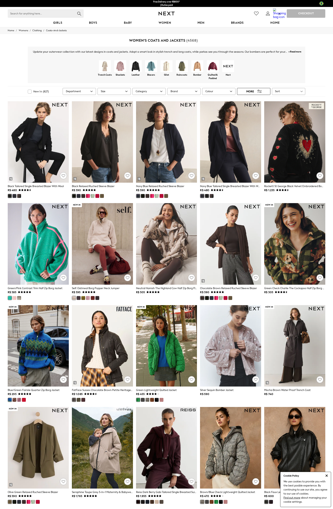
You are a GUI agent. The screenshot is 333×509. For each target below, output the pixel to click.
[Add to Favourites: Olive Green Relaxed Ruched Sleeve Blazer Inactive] (63, 481)
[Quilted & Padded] (212, 66)
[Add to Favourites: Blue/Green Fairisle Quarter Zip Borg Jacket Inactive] (63, 379)
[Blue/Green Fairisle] (10, 400)
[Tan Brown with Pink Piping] (152, 400)
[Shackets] (120, 66)
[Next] (228, 66)
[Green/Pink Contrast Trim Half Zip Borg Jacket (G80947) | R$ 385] (38, 243)
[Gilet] (166, 66)
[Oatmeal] (74, 298)
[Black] (10, 196)
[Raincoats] (182, 66)
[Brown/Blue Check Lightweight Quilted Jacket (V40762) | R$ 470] (230, 447)
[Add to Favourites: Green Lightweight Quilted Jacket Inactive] (191, 379)
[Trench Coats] (105, 66)
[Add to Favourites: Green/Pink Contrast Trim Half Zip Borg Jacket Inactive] (63, 277)
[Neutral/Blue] (19, 298)
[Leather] (135, 66)
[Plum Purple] (83, 400)
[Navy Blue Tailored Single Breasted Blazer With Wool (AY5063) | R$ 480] (230, 142)
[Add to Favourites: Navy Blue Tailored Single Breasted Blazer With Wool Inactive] (255, 175)
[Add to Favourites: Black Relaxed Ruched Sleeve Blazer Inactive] (127, 175)
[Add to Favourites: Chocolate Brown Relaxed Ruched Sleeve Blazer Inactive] (255, 277)
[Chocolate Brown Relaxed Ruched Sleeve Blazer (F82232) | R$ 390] (230, 243)
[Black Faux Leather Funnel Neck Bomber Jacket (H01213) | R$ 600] (294, 447)
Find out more (291, 497)
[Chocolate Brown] (19, 196)
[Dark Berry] (138, 502)
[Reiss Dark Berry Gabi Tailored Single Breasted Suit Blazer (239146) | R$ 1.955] (166, 447)
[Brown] (79, 298)
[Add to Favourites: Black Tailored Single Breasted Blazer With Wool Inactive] (63, 175)
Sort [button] (277, 91)
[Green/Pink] (10, 298)
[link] (268, 13)
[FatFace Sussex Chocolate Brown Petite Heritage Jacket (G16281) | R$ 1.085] (102, 346)
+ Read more (294, 51)
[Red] (97, 196)
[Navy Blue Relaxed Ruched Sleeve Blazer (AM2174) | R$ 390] (166, 142)
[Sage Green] (93, 196)
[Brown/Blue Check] (147, 400)
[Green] (79, 400)
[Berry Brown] (97, 298)
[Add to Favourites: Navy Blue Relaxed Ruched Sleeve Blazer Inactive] (191, 175)
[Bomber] (197, 66)
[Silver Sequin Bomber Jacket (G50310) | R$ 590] (230, 346)
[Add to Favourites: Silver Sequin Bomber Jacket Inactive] (255, 379)
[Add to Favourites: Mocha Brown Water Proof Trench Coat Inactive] (320, 379)
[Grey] (143, 400)
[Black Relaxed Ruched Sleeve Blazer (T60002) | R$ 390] (102, 142)
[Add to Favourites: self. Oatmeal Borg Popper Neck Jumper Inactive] (127, 277)
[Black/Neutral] (161, 502)
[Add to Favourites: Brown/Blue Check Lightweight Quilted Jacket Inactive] (255, 481)
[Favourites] (256, 13)
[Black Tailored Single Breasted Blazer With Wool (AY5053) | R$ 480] (38, 142)
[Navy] (147, 502)
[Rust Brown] (93, 298)
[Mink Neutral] (152, 502)
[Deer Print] (14, 400)
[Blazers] (151, 66)
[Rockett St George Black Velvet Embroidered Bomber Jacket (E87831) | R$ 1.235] (294, 142)
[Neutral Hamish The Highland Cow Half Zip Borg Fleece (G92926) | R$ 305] (166, 243)
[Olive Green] (102, 196)
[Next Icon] (167, 13)
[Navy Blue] (14, 196)
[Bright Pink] (88, 196)
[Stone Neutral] (157, 502)
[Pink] (14, 298)
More (250, 91)
